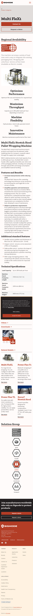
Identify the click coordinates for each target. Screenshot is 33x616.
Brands (3, 555)
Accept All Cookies (16, 315)
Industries (14, 557)
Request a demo (21, 29)
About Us (3, 552)
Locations (3, 572)
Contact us (12, 539)
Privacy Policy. (11, 307)
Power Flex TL (8, 397)
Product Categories (6, 10)
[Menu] (30, 2)
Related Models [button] (7, 350)
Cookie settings (6, 602)
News (24, 555)
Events (24, 552)
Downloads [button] (5, 327)
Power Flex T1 (24, 364)
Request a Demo (16, 517)
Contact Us (22, 24)
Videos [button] (3, 323)
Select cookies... (16, 311)
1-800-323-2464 (4, 539)
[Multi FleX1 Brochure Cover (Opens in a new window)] (8, 337)
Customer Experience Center (4, 566)
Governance (4, 586)
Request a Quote (16, 513)
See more (4, 382)
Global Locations (20, 539)
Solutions (14, 563)
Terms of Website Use (7, 599)
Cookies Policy (5, 583)
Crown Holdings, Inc (17, 607)
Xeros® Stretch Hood (24, 398)
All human (8, 613)
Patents (3, 592)
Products (14, 560)
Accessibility (4, 580)
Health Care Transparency (8, 589)
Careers (3, 558)
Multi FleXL (7, 364)
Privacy (3, 595)
